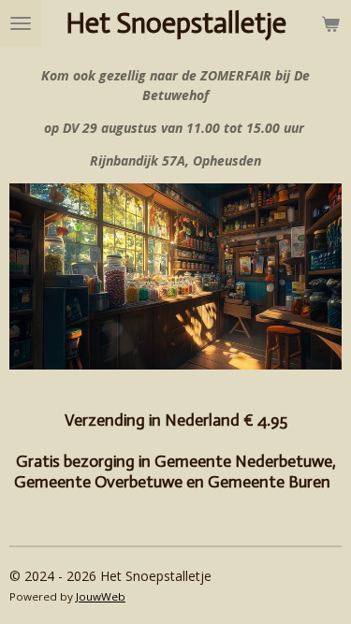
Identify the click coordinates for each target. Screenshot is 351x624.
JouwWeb (100, 596)
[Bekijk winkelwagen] (330, 23)
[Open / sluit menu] (20, 23)
